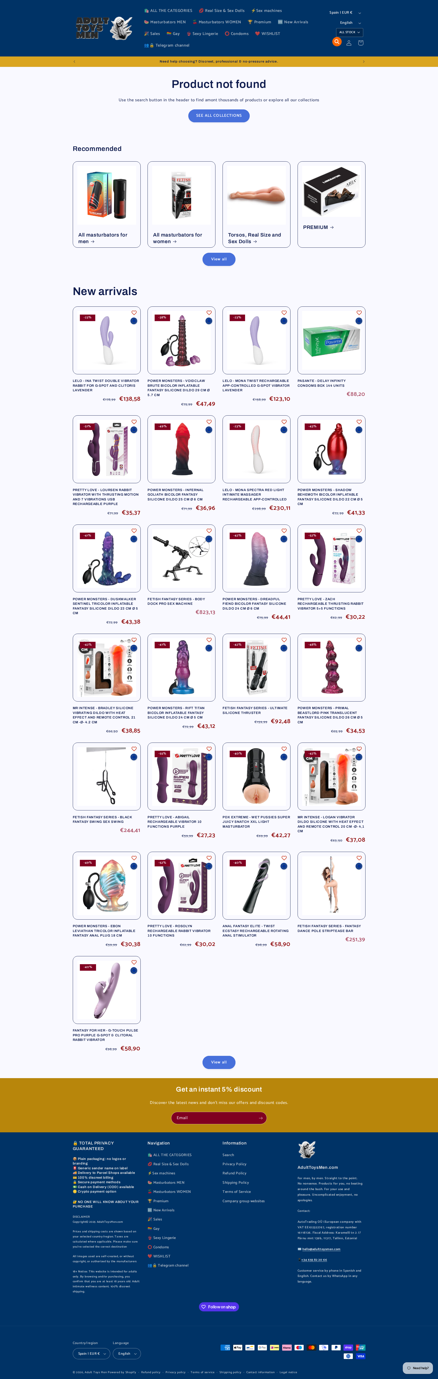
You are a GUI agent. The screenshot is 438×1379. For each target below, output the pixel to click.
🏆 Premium (158, 1201)
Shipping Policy (236, 1183)
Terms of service (203, 1372)
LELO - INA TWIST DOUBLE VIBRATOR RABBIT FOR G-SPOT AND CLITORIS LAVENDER (106, 385)
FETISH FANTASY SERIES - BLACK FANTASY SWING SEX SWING (102, 819)
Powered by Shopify (122, 1372)
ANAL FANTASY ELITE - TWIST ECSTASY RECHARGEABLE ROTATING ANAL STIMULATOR (256, 930)
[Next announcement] (363, 61)
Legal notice (288, 1372)
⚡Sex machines (161, 1173)
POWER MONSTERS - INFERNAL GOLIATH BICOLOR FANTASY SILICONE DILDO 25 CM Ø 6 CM (176, 494)
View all (219, 259)
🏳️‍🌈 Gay (153, 1229)
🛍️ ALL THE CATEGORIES (170, 1155)
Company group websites (244, 1201)
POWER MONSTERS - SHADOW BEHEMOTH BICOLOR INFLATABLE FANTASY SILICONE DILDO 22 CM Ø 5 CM (330, 497)
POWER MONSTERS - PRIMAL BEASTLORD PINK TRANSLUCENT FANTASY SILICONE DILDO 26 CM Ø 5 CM (330, 715)
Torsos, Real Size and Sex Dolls (254, 238)
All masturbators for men (102, 238)
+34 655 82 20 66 (314, 1260)
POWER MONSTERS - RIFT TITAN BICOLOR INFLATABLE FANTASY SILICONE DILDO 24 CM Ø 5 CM (176, 712)
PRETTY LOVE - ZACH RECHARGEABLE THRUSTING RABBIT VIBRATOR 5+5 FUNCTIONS (331, 603)
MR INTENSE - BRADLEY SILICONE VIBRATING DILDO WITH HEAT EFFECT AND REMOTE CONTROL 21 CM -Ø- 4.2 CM (104, 715)
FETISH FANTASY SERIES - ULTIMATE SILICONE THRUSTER (255, 710)
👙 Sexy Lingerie (162, 1238)
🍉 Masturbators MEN (166, 1183)
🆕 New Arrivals (161, 1210)
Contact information (260, 1372)
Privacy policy (176, 1372)
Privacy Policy (235, 1164)
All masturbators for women (177, 238)
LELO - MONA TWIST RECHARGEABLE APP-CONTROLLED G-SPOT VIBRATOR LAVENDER (256, 385)
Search (228, 1155)
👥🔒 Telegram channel (168, 1266)
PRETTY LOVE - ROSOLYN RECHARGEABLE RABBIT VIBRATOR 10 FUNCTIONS (179, 930)
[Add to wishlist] (134, 313)
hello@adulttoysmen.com (321, 1249)
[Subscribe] (261, 1118)
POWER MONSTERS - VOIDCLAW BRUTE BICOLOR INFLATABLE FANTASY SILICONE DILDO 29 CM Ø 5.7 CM (179, 388)
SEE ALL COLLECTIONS (219, 115)
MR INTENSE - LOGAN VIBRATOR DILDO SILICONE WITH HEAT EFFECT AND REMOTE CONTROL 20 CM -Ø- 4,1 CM (331, 824)
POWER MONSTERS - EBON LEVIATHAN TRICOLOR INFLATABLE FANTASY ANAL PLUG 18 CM (104, 930)
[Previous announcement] (74, 61)
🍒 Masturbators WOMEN (169, 1192)
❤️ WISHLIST (159, 1256)
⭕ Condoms (158, 1247)
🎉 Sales (155, 1219)
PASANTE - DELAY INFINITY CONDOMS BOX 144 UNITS (322, 383)
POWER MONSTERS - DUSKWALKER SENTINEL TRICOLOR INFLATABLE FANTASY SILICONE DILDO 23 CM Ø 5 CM (105, 606)
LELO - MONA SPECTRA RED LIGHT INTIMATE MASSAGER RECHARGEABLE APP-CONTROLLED (255, 494)
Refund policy (151, 1372)
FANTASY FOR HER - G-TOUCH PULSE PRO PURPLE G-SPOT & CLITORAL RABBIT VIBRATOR (105, 1035)
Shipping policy (230, 1372)
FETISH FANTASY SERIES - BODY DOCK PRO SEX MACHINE (176, 601)
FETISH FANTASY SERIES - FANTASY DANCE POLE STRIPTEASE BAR (329, 928)
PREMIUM (315, 227)
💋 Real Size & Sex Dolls (168, 1164)
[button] (337, 41)
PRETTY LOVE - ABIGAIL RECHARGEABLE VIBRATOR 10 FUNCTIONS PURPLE (175, 821)
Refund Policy (234, 1173)
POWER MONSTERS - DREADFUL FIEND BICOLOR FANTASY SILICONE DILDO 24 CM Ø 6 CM (254, 603)
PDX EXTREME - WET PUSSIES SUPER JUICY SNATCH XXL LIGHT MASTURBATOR (256, 821)
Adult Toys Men (96, 1372)
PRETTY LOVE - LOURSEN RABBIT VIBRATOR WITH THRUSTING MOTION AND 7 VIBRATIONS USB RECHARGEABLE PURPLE (106, 497)
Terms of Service (237, 1192)
